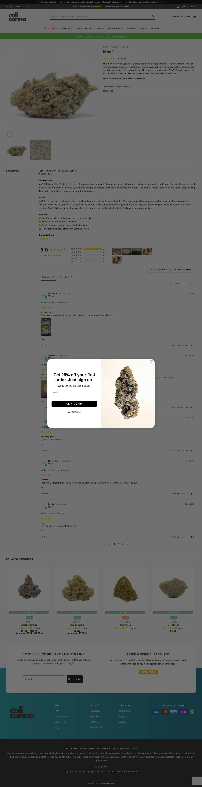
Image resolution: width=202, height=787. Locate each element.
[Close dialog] (151, 362)
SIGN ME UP (74, 404)
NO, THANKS (74, 412)
